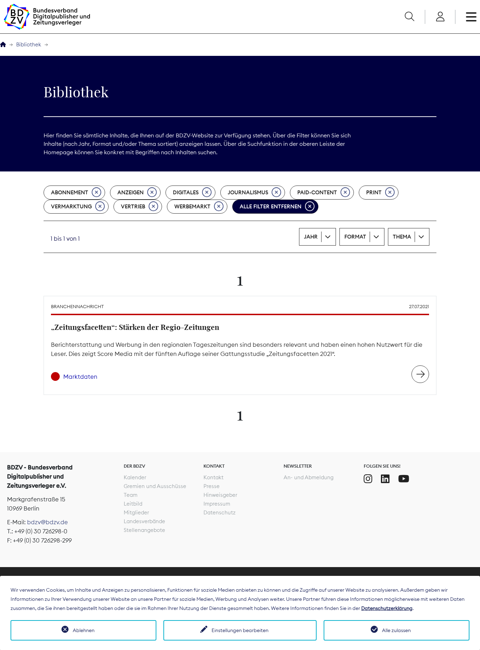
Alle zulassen (396, 630)
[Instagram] (368, 479)
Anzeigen (130, 192)
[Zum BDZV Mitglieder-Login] (440, 17)
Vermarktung (71, 206)
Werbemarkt (192, 206)
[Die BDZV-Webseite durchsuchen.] (409, 17)
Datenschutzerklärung (387, 608)
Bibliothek (28, 44)
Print (374, 192)
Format (355, 236)
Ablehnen (84, 630)
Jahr (311, 236)
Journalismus (248, 192)
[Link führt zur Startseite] (47, 17)
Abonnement (69, 192)
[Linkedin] (385, 479)
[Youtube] (403, 479)
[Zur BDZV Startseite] (3, 45)
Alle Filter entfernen (270, 206)
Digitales (186, 192)
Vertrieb (133, 206)
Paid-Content (317, 192)
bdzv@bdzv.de (47, 522)
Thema (402, 236)
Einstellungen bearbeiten (240, 630)
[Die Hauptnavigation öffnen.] (471, 16)
